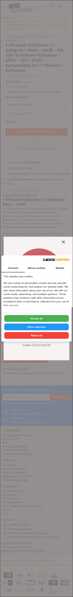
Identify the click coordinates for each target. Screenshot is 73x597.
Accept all (36, 318)
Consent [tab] (13, 268)
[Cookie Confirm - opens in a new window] (56, 260)
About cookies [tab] (36, 268)
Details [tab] (60, 268)
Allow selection (36, 327)
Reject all (36, 335)
